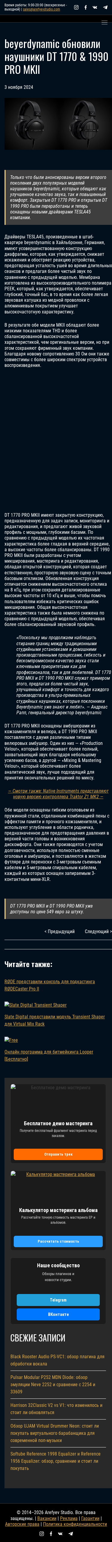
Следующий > (98, 931)
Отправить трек (58, 1154)
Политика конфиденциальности (75, 1524)
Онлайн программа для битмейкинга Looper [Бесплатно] (48, 1055)
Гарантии (90, 1518)
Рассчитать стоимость (58, 1241)
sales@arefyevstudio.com (41, 9)
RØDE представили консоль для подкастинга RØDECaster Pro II (49, 985)
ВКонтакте (58, 1314)
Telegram (58, 1300)
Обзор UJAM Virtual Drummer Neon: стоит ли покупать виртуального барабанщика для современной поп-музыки (54, 1433)
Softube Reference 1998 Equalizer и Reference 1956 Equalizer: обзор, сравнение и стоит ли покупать (55, 1461)
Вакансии (46, 1518)
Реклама (69, 1518)
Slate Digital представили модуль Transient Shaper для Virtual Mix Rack (54, 1020)
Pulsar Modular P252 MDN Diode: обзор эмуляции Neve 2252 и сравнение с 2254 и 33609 (52, 1384)
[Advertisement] (56, 440)
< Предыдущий (60, 931)
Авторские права (22, 1524)
